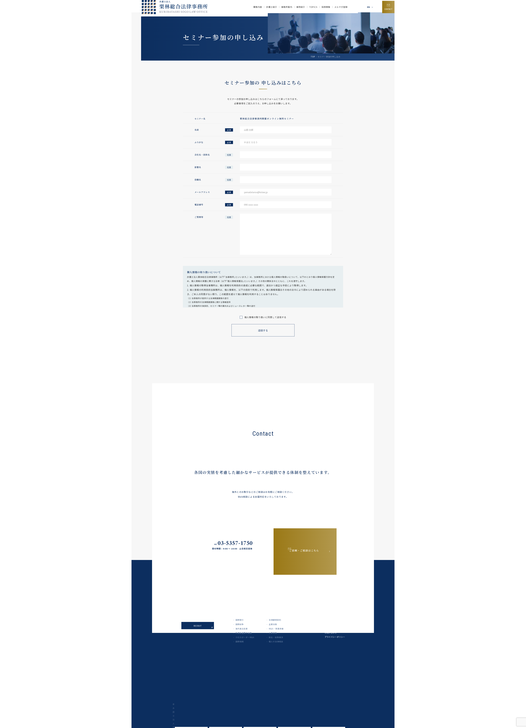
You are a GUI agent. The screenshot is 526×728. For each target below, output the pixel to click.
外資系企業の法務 (243, 633)
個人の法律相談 (276, 641)
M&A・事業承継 (276, 628)
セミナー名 (200, 118)
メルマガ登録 (341, 6)
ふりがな (199, 142)
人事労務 (273, 633)
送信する (263, 330)
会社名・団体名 (202, 154)
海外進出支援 (241, 628)
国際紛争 (239, 624)
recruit (198, 626)
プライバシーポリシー (335, 636)
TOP (313, 56)
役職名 (198, 179)
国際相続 (239, 641)
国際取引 (239, 619)
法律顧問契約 (275, 619)
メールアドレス (202, 192)
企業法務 (273, 624)
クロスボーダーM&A (244, 637)
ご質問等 (199, 217)
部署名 (198, 167)
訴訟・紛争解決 (276, 637)
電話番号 (199, 204)
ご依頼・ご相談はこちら (304, 550)
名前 (197, 129)
